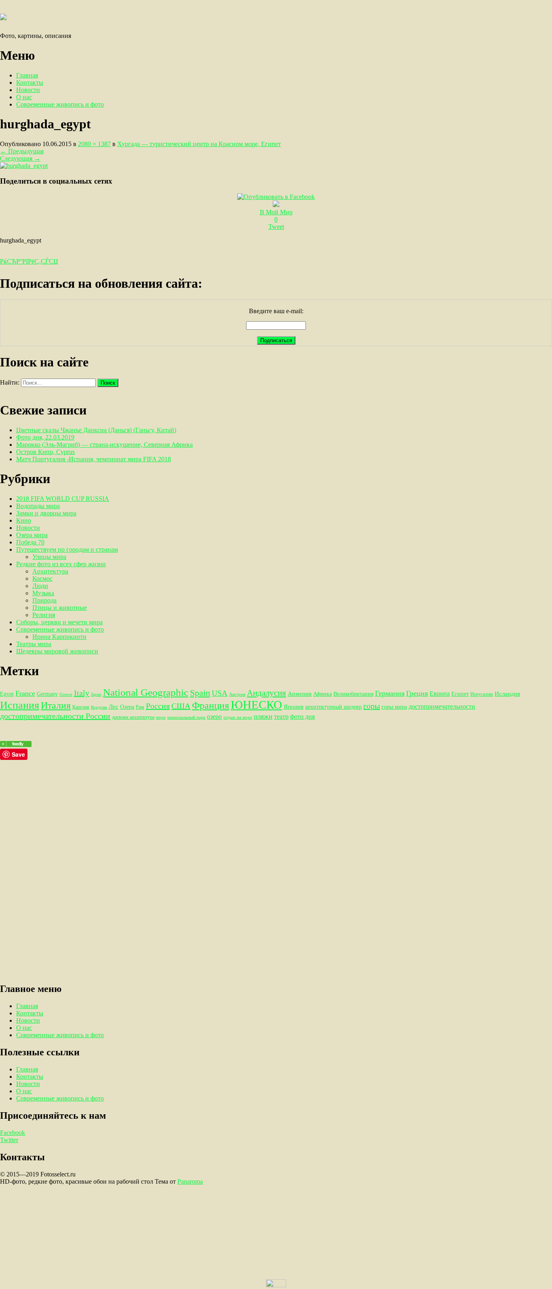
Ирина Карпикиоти (59, 636)
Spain (200, 693)
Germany (47, 694)
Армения (300, 693)
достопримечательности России (55, 715)
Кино (23, 520)
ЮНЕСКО (256, 704)
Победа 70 (30, 542)
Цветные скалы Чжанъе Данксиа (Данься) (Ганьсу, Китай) (96, 430)
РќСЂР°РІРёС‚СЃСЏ (29, 261)
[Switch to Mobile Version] (276, 1285)
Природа (44, 600)
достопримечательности (442, 706)
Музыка (43, 593)
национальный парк (186, 717)
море (161, 717)
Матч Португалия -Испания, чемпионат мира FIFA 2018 (93, 459)
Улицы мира (49, 556)
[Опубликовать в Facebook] (276, 196)
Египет (460, 694)
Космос (42, 578)
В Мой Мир (276, 212)
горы (371, 705)
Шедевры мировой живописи (57, 651)
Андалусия (266, 693)
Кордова (99, 707)
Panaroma (190, 1181)
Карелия (80, 707)
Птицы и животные (59, 607)
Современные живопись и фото (60, 104)
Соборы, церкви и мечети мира (59, 622)
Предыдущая (22, 151)
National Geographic (145, 692)
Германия (390, 693)
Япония (293, 706)
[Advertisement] (242, 816)
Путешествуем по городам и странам (67, 549)
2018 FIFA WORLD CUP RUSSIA (62, 498)
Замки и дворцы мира (46, 513)
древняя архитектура (133, 717)
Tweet (276, 226)
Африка (322, 694)
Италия (56, 705)
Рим (140, 707)
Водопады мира (38, 505)
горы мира (394, 706)
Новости (28, 89)
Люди (40, 585)
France (25, 693)
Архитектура (50, 571)
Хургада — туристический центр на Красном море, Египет (199, 143)
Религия (43, 614)
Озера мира (32, 535)
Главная (27, 75)
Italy (81, 692)
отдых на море (237, 717)
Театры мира (33, 643)
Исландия (507, 693)
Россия (158, 705)
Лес (113, 706)
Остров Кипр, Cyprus (45, 451)
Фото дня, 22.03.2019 (45, 437)
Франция (210, 705)
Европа (440, 693)
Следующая (20, 158)
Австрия (237, 694)
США (180, 705)
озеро (214, 716)
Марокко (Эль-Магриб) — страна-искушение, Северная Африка (104, 444)
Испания (19, 705)
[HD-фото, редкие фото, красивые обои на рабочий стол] (16, 744)
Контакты (29, 82)
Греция (417, 693)
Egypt (7, 694)
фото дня (302, 716)
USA (220, 693)
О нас (24, 97)
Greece (65, 694)
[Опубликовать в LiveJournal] (276, 204)
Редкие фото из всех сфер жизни (61, 564)
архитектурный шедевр (333, 706)
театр (281, 716)
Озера (127, 706)
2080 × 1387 (94, 143)
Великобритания (353, 694)
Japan (96, 694)
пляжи (263, 716)
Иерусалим (481, 694)
